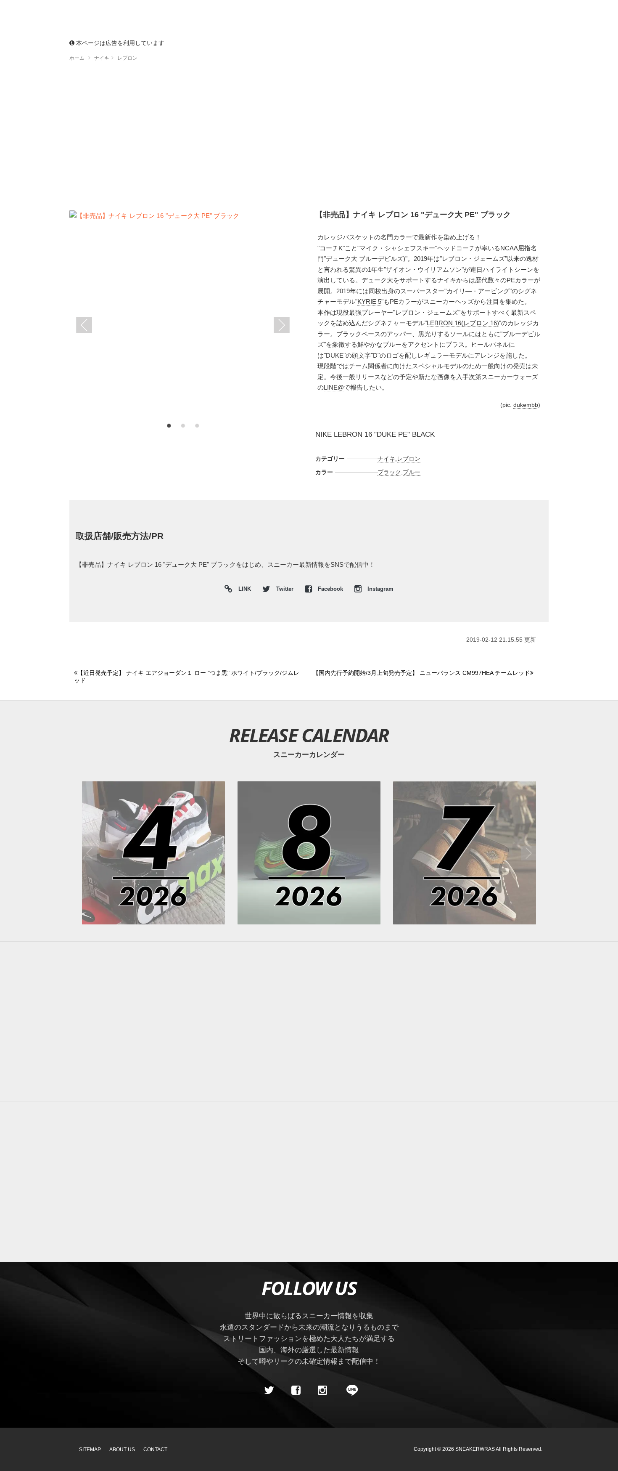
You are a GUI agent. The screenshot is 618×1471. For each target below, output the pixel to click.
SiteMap (90, 1449)
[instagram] (322, 1390)
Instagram (380, 589)
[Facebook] (295, 1390)
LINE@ (334, 387)
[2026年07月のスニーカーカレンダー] (464, 852)
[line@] (349, 1390)
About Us (122, 1449)
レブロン (408, 458)
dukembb (525, 404)
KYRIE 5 (369, 301)
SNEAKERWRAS (475, 1449)
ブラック (389, 472)
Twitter (285, 589)
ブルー (411, 472)
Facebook (330, 589)
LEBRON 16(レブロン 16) (463, 323)
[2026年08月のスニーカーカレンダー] (309, 852)
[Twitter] (269, 1390)
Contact (155, 1449)
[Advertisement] (309, 139)
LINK (242, 590)
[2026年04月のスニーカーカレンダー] (153, 852)
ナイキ (386, 458)
